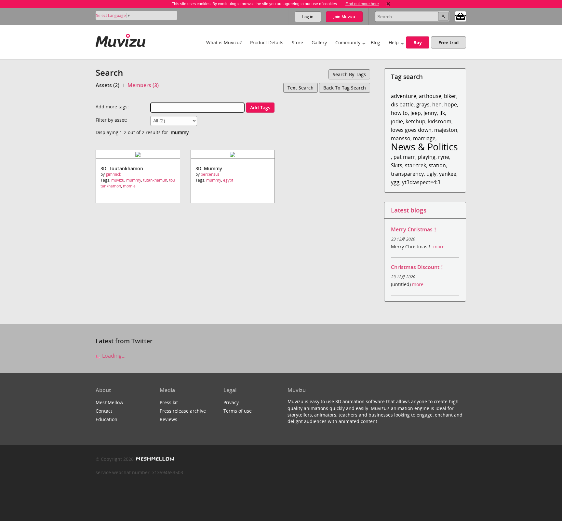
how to (399, 113)
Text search (301, 88)
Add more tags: (112, 106)
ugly (431, 173)
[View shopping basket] (460, 16)
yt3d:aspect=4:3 (421, 182)
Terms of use (237, 411)
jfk (442, 113)
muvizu (117, 180)
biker (450, 96)
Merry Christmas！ (414, 229)
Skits (396, 165)
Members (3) (143, 85)
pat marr (404, 156)
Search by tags (349, 74)
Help (394, 42)
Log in (308, 17)
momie (129, 186)
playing (426, 156)
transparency (407, 173)
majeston (445, 129)
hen (437, 104)
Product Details (266, 42)
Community (347, 42)
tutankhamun (155, 180)
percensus (210, 174)
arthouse (430, 96)
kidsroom (439, 121)
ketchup (415, 121)
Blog (375, 42)
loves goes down (411, 129)
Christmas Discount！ (418, 267)
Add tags (260, 107)
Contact (104, 411)
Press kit (169, 402)
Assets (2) (107, 85)
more (439, 246)
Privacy (231, 402)
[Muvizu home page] (120, 39)
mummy (133, 180)
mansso (400, 138)
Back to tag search (344, 88)
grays (423, 104)
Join (344, 17)
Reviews (168, 419)
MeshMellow (109, 402)
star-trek (415, 165)
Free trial (448, 42)
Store (297, 42)
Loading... (113, 355)
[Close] (388, 4)
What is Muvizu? (224, 42)
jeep (415, 113)
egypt (228, 180)
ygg (395, 182)
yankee (447, 173)
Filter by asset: (111, 120)
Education (106, 419)
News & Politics (424, 146)
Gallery (319, 42)
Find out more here (362, 4)
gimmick (113, 174)
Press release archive (183, 411)
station (437, 165)
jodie (397, 121)
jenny (430, 113)
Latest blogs (408, 210)
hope (450, 104)
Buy (417, 42)
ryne (443, 156)
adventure (403, 96)
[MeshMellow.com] (154, 459)
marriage (424, 138)
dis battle (402, 104)
